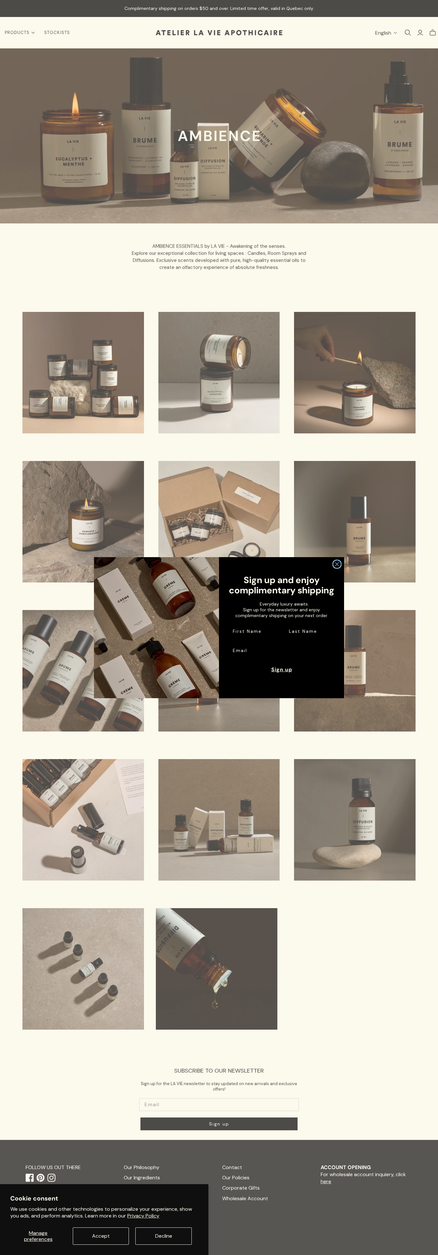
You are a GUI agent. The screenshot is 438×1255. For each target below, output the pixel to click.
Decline (163, 1236)
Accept (101, 1236)
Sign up (281, 669)
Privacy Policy (143, 1215)
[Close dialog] (337, 564)
